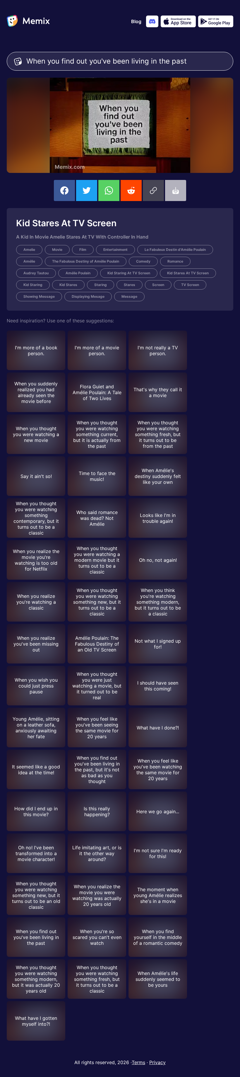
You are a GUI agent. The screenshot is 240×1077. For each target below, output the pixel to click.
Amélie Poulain (78, 273)
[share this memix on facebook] (64, 190)
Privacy (157, 1062)
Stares (129, 285)
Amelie (29, 249)
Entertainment (115, 249)
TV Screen (190, 285)
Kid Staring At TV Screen (128, 273)
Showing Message (39, 296)
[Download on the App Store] (178, 21)
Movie (57, 249)
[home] (28, 21)
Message (129, 296)
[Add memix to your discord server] (152, 21)
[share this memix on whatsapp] (108, 190)
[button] (153, 190)
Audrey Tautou (36, 273)
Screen (158, 285)
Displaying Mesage (88, 296)
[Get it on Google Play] (215, 21)
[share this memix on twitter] (86, 190)
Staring (100, 285)
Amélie (29, 261)
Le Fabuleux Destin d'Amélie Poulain (175, 249)
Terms (138, 1062)
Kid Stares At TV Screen (188, 273)
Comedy (143, 261)
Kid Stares (68, 285)
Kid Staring (32, 285)
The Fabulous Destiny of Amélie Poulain (85, 261)
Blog (136, 21)
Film (82, 249)
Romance (175, 261)
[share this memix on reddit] (131, 190)
